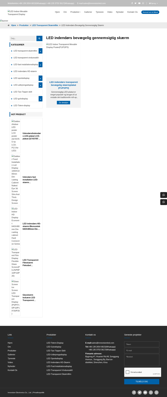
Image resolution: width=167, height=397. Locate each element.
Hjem (57, 12)
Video (109, 12)
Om (65, 12)
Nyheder (120, 12)
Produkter (74, 12)
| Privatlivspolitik (38, 392)
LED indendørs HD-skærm (25, 71)
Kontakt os (132, 12)
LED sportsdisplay (21, 78)
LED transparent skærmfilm (45, 25)
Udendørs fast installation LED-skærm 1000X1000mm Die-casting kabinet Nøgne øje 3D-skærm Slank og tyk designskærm (32, 180)
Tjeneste (100, 12)
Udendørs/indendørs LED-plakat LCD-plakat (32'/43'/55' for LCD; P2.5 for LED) (32, 136)
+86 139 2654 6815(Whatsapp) (32, 3)
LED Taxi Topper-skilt (23, 92)
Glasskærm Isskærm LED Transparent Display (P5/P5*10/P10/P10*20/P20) (31, 298)
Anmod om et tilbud (150, 12)
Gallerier (88, 12)
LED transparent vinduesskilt (26, 58)
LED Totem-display (22, 105)
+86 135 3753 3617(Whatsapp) (60, 3)
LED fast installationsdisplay (26, 64)
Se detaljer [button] (63, 103)
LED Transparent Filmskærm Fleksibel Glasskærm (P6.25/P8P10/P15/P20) (32, 263)
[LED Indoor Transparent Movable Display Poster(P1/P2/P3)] (63, 60)
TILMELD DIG (142, 382)
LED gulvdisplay (21, 99)
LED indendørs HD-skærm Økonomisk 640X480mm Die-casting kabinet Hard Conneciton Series (32, 226)
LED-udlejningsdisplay (23, 85)
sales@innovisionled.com (94, 3)
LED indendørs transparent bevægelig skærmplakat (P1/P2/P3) (63, 85)
